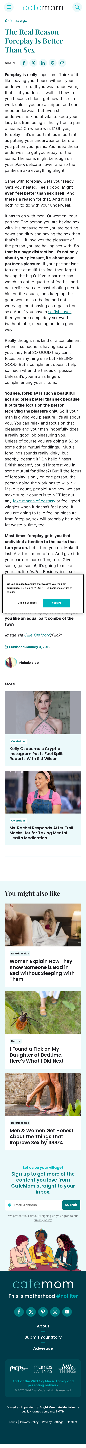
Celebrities (18, 741)
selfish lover (59, 311)
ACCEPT (56, 603)
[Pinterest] (43, 1312)
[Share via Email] (62, 63)
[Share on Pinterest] (53, 63)
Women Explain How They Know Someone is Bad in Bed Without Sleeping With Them (42, 970)
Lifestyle (20, 21)
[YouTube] (67, 1312)
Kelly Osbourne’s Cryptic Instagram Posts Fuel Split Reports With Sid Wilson (36, 753)
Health (15, 1041)
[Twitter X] (31, 1312)
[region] (43, 594)
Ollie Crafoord (37, 635)
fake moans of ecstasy (34, 501)
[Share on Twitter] (33, 63)
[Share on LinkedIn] (43, 63)
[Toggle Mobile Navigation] (9, 7)
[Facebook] (19, 1312)
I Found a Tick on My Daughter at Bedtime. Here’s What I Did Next (37, 1055)
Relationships (20, 953)
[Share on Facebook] (24, 63)
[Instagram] (55, 1312)
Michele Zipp (28, 662)
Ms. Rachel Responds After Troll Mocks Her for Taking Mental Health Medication (41, 833)
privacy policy (42, 1220)
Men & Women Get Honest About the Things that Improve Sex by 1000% (41, 1136)
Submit (71, 1205)
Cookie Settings (27, 602)
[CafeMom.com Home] (43, 7)
